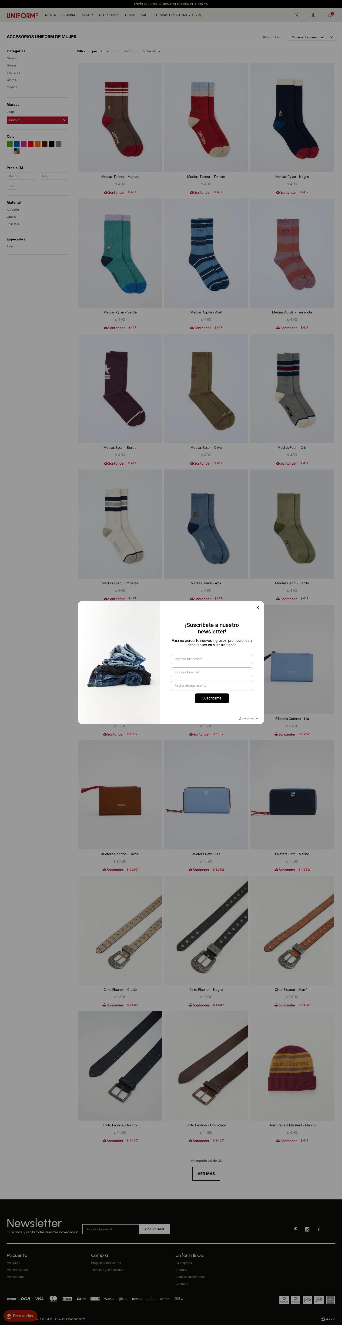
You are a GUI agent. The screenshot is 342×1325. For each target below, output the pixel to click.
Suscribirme (211, 698)
